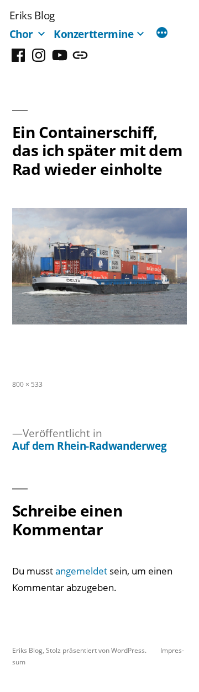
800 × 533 (27, 384)
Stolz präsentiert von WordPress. (97, 650)
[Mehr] (162, 33)
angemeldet (81, 571)
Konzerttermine (94, 34)
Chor (21, 34)
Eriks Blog (32, 15)
